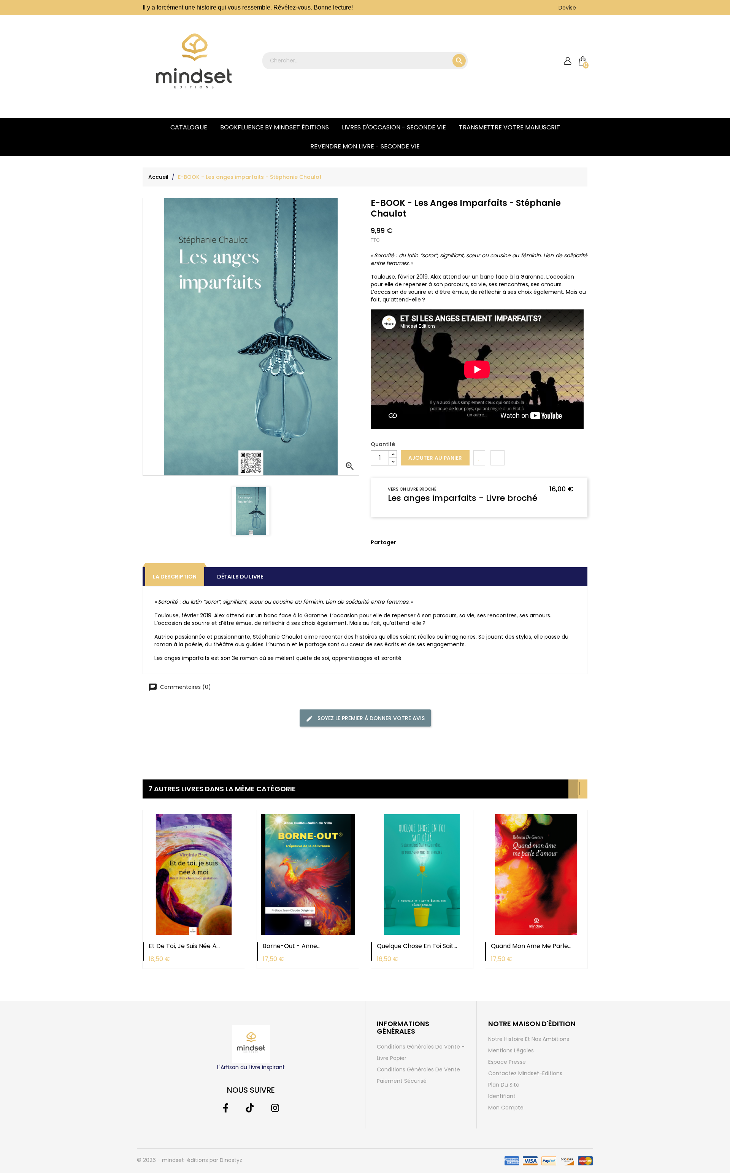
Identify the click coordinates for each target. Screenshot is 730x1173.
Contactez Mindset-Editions (525, 1073)
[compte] (567, 61)
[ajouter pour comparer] (497, 457)
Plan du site (503, 1085)
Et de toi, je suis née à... (184, 946)
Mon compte (506, 1107)
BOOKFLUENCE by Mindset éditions (274, 127)
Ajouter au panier (435, 458)
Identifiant (502, 1096)
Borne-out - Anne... (292, 946)
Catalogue (188, 127)
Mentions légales (511, 1050)
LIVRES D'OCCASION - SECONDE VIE (394, 127)
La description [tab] (175, 576)
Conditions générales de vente (418, 1069)
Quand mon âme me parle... (531, 946)
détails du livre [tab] (240, 576)
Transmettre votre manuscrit (509, 127)
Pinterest (424, 548)
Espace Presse (507, 1062)
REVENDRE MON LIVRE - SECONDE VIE (365, 146)
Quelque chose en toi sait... (417, 946)
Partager (402, 548)
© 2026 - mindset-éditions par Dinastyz (189, 1160)
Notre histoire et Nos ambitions (528, 1039)
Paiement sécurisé (402, 1081)
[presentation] (573, 788)
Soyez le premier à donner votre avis (370, 718)
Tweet (413, 548)
